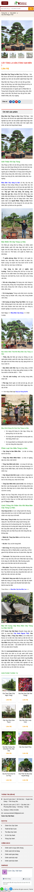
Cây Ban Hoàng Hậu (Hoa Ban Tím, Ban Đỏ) (9, 748)
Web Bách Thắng (6, 891)
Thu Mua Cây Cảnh (11, 832)
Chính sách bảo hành (11, 861)
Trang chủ (4, 13)
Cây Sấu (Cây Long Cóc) (25, 721)
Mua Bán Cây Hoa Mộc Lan (18, 589)
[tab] (17, 112)
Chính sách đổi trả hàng (12, 851)
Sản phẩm (13, 13)
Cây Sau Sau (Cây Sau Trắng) (25, 694)
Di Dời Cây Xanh (10, 835)
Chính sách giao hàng (11, 854)
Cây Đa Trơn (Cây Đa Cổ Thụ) (8, 775)
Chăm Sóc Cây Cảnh (11, 825)
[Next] (29, 36)
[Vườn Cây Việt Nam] (20, 3)
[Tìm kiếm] (30, 8)
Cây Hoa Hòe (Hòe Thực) (9, 721)
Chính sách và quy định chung (14, 848)
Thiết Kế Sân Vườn (11, 829)
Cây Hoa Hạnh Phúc (25, 747)
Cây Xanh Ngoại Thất (7, 14)
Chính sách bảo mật (11, 857)
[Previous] (4, 36)
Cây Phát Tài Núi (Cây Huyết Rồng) (25, 775)
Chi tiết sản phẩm (10, 112)
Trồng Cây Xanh (10, 838)
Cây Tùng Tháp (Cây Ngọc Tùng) (9, 694)
